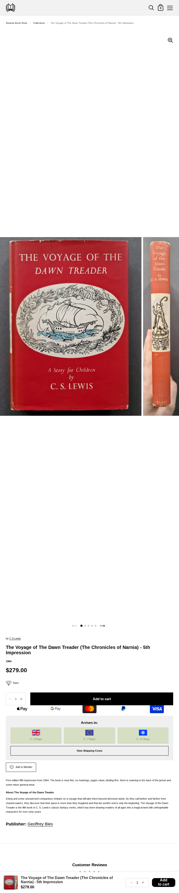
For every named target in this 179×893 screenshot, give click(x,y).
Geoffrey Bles (40, 824)
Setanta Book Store (16, 23)
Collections (39, 23)
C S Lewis (15, 638)
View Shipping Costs (89, 750)
